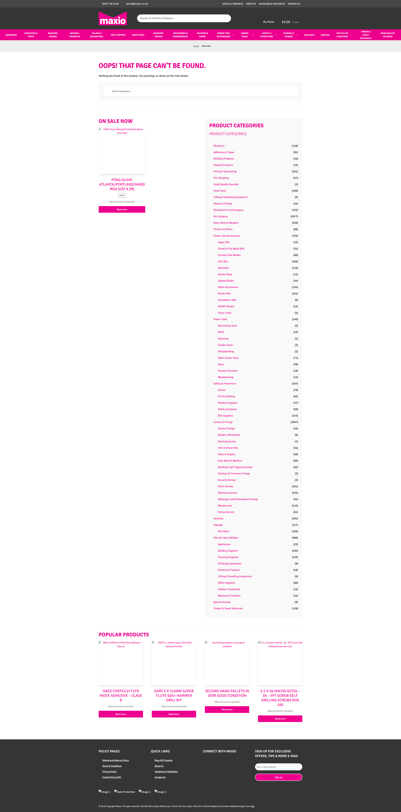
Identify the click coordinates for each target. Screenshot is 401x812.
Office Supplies (226, 582)
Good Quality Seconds (387, 35)
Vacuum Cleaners (228, 370)
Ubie (252, 806)
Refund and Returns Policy (115, 760)
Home (196, 46)
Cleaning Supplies (228, 557)
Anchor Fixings (226, 428)
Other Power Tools (228, 358)
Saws (221, 364)
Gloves (222, 390)
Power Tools (244, 35)
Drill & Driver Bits (228, 448)
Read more (122, 209)
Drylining (223, 338)
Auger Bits (224, 242)
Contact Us (294, 4)
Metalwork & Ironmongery (180, 35)
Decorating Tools (227, 325)
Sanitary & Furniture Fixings (234, 473)
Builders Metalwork (229, 435)
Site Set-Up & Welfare (342, 35)
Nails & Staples (226, 454)
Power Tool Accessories (223, 35)
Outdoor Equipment (229, 589)
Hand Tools (138, 35)
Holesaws (223, 268)
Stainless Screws (227, 492)
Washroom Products (229, 595)
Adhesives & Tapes (30, 35)
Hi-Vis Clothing (226, 396)
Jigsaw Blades (226, 280)
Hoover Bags (225, 274)
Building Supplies (228, 550)
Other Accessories (228, 287)
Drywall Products (74, 35)
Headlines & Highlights (272, 4)
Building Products (224, 158)
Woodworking (225, 377)
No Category (221, 216)
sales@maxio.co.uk (137, 3)
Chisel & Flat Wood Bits (231, 248)
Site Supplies (225, 415)
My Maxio (268, 21)
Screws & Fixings (288, 35)
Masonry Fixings (53, 35)
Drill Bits (223, 261)
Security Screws (227, 480)
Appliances (224, 544)
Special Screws (222, 602)
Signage (325, 35)
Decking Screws (227, 441)
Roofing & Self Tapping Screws (235, 467)
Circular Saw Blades (229, 255)
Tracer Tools (224, 312)
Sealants (309, 35)
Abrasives (11, 35)
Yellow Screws (226, 512)
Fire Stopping (118, 35)
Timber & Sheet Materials (365, 35)
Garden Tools (225, 345)
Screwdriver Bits (227, 300)
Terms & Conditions (112, 766)
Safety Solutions (227, 409)
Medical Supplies (227, 402)
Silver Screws (225, 486)
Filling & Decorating (96, 35)
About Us (251, 4)
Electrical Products (229, 570)
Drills (221, 332)
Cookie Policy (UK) (111, 777)
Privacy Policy (109, 771)
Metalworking (226, 351)
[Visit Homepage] (113, 18)
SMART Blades (226, 306)
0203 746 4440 (110, 3)
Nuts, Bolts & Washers (226, 222)
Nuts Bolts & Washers (230, 460)
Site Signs (223, 531)
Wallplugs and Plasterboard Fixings (238, 499)
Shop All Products (233, 4)
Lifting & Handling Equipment (230, 197)
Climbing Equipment (229, 563)
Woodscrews (225, 505)
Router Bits (224, 293)
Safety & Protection (266, 35)
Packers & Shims (202, 35)
